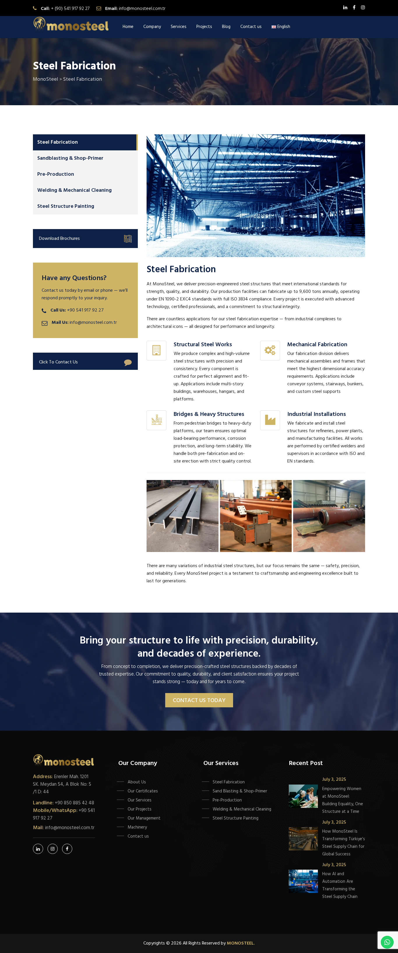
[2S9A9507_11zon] (256, 516)
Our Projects (140, 809)
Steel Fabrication (57, 142)
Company (152, 26)
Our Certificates (143, 791)
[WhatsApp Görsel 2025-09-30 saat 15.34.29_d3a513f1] (183, 516)
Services (178, 26)
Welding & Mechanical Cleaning (74, 190)
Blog (226, 26)
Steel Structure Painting (65, 206)
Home (128, 26)
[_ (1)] (329, 516)
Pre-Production (55, 174)
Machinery (137, 827)
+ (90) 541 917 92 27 (70, 9)
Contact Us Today (199, 700)
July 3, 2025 (334, 779)
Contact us (251, 26)
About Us (137, 782)
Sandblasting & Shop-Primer (70, 158)
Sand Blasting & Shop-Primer (240, 791)
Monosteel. (241, 943)
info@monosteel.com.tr (142, 9)
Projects (204, 26)
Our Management (144, 818)
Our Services (140, 800)
